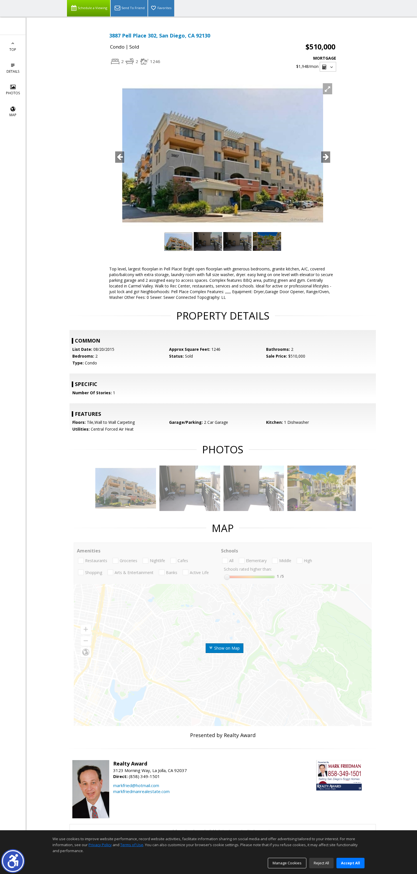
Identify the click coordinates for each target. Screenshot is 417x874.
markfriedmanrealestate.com (141, 791)
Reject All (321, 862)
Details (13, 71)
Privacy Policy (100, 844)
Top (12, 49)
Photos (13, 93)
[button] (13, 861)
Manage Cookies (287, 862)
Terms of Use (131, 844)
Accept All (350, 862)
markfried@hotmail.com (136, 785)
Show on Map (226, 648)
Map (12, 114)
